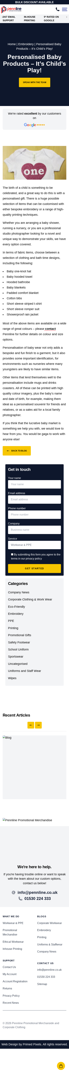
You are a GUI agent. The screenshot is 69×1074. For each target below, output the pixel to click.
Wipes (12, 678)
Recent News (11, 1002)
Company (14, 523)
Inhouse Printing (12, 948)
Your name (14, 478)
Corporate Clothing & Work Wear (30, 599)
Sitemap (42, 984)
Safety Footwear (19, 642)
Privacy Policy (11, 995)
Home (12, 44)
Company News (18, 592)
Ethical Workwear (13, 941)
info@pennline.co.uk (49, 969)
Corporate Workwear (49, 923)
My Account (9, 974)
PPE (11, 621)
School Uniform (18, 649)
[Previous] (30, 725)
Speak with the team (34, 82)
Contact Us (9, 967)
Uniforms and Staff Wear (24, 671)
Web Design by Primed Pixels (21, 1044)
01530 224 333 (46, 976)
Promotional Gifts (19, 635)
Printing (13, 628)
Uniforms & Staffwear (49, 944)
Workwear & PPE (13, 923)
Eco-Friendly (16, 606)
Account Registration (15, 981)
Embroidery (26, 44)
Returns (7, 988)
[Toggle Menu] (64, 9)
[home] (34, 841)
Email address (16, 493)
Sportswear (15, 656)
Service (12, 538)
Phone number (17, 508)
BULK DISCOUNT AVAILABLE (34, 2)
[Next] (38, 725)
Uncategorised (17, 663)
